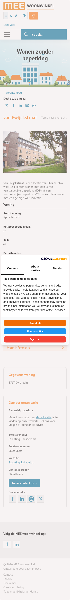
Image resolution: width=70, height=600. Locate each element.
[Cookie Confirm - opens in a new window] (54, 259)
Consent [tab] (12, 268)
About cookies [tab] (35, 268)
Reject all (35, 339)
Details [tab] (57, 268)
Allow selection (35, 331)
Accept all (35, 323)
